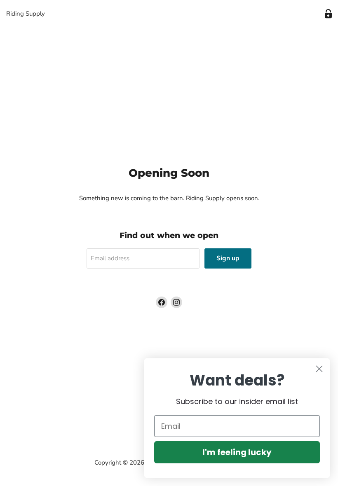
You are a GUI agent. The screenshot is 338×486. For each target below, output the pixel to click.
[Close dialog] (319, 369)
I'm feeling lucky (237, 452)
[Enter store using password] (328, 14)
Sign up (227, 258)
